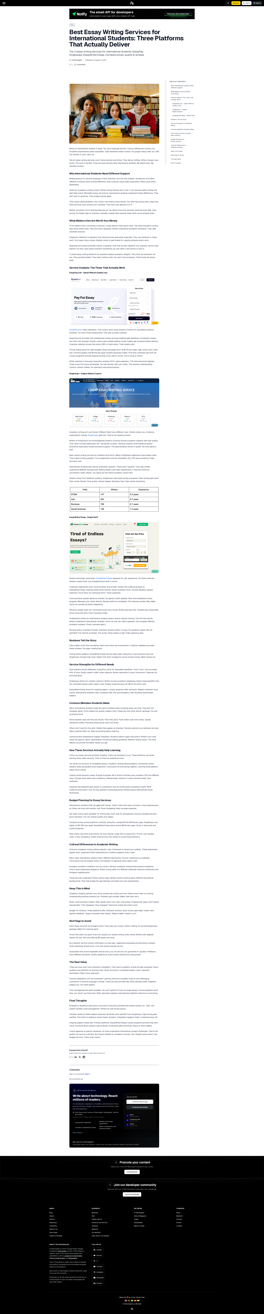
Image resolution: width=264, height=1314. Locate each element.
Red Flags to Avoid (177, 155)
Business (236, 3)
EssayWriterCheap (104, 578)
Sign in (248, 3)
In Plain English (139, 1213)
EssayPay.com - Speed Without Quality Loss (183, 104)
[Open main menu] (4, 3)
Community (53, 1226)
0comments (81, 64)
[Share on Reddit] (84, 1057)
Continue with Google (140, 1102)
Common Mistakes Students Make (182, 129)
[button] (132, 3)
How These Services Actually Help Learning (181, 134)
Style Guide (53, 1232)
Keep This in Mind (177, 151)
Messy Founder (139, 1226)
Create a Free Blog (56, 1236)
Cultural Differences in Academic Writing (178, 146)
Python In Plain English (57, 1258)
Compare (95, 1226)
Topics (52, 1216)
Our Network (96, 1232)
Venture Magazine (140, 1216)
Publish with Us (97, 1219)
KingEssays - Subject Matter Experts (180, 110)
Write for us (54, 1229)
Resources (53, 1222)
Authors (52, 1219)
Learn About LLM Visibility (100, 1236)
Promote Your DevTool (99, 1222)
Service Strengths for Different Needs (181, 124)
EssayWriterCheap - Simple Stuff (184, 115)
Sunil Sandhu (62, 1251)
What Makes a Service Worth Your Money (180, 93)
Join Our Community (132, 1194)
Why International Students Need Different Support (182, 87)
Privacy (178, 1222)
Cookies (179, 1226)
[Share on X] (79, 1057)
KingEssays (93, 435)
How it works (77, 1132)
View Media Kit (132, 1172)
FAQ (93, 1216)
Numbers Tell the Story (179, 119)
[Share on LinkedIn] (75, 1057)
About (178, 1213)
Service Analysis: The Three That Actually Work (182, 98)
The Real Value (176, 159)
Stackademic (138, 1222)
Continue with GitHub (140, 1107)
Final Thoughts (176, 163)
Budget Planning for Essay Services (177, 140)
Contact (179, 1219)
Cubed (136, 1219)
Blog (51, 1213)
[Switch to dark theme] (228, 3)
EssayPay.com (75, 330)
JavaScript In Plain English (73, 1256)
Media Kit (95, 1229)
